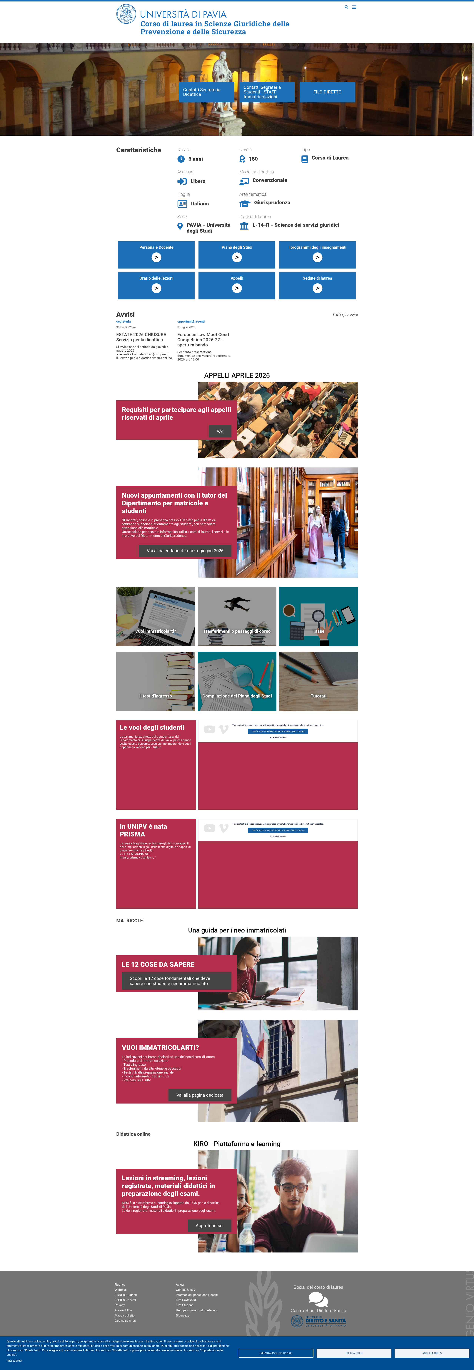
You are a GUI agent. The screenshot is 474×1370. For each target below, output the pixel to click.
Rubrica (120, 1284)
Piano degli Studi (237, 247)
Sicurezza (182, 1315)
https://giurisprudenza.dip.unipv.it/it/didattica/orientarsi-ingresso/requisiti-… (156, 702)
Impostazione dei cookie (276, 1353)
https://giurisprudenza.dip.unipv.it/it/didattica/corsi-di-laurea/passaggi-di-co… (237, 637)
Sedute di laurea (317, 278)
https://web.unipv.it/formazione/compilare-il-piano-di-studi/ (237, 702)
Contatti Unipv (185, 1289)
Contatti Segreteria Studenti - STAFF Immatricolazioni (262, 92)
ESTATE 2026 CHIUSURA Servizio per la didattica (141, 337)
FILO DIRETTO (327, 92)
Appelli (237, 278)
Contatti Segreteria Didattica (201, 92)
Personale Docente (156, 247)
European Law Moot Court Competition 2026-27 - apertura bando (203, 340)
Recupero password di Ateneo (196, 1310)
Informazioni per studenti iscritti (197, 1295)
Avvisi (180, 1284)
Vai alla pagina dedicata (199, 1095)
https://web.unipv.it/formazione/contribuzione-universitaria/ (318, 637)
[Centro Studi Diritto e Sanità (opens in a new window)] (318, 1321)
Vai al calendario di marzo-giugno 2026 (185, 550)
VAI (220, 431)
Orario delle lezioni (156, 278)
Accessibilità (123, 1310)
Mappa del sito (125, 1315)
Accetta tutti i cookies (278, 737)
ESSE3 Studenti (126, 1295)
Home (354, 6)
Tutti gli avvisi (345, 314)
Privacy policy (14, 1360)
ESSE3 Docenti (125, 1300)
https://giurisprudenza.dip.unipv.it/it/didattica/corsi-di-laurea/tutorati (318, 702)
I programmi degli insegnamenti (317, 247)
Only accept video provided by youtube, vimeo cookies (278, 731)
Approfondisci (209, 1225)
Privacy (120, 1305)
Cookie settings (125, 1320)
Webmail (121, 1289)
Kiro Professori (186, 1300)
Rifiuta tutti (354, 1353)
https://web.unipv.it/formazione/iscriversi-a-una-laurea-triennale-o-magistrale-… (156, 637)
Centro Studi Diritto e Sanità (318, 1310)
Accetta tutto (432, 1353)
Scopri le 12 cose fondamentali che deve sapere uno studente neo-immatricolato (170, 981)
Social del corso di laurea (318, 1287)
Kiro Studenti (184, 1305)
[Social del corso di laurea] (318, 1299)
